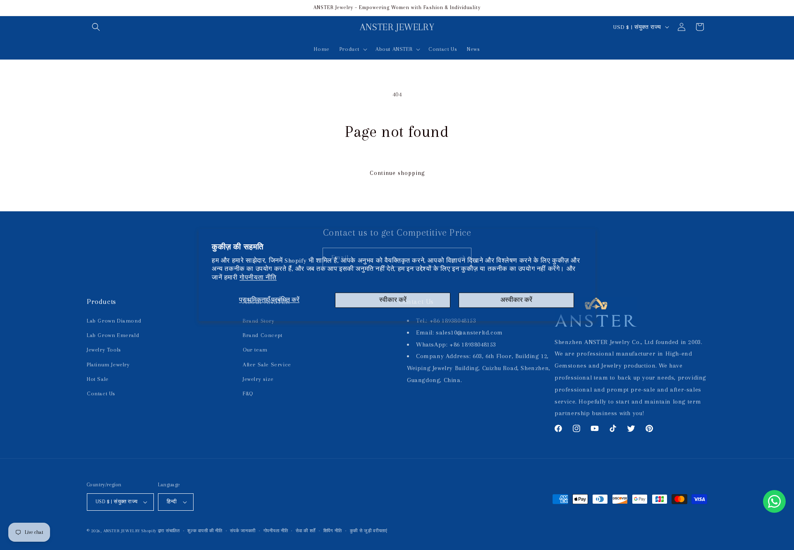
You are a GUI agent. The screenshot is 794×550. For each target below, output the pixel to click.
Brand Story (259, 321)
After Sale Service (267, 364)
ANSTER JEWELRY (121, 530)
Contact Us (101, 393)
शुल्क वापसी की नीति (204, 530)
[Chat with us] (774, 501)
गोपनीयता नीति (258, 278)
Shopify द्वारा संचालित (160, 530)
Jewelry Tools (104, 350)
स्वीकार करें (393, 300)
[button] (96, 27)
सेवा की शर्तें (306, 530)
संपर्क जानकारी (243, 530)
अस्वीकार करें (516, 300)
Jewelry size (258, 379)
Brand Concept (262, 335)
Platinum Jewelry (108, 364)
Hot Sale (98, 379)
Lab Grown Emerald (113, 335)
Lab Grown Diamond (114, 321)
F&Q (248, 393)
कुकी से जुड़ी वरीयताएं (368, 530)
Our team (255, 350)
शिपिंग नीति (332, 530)
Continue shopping (397, 173)
